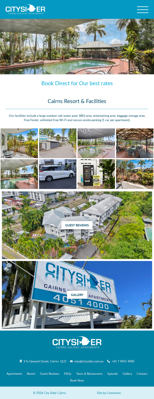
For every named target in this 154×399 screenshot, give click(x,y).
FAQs (67, 374)
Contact (142, 374)
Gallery (127, 374)
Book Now (77, 380)
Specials (112, 374)
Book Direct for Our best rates (77, 83)
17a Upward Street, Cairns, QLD (44, 361)
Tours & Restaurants (89, 374)
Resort (31, 374)
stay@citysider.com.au (88, 361)
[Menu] (142, 9)
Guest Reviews (49, 374)
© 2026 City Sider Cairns (49, 393)
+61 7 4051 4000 (123, 361)
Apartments (14, 374)
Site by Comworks (109, 393)
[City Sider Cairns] (25, 9)
